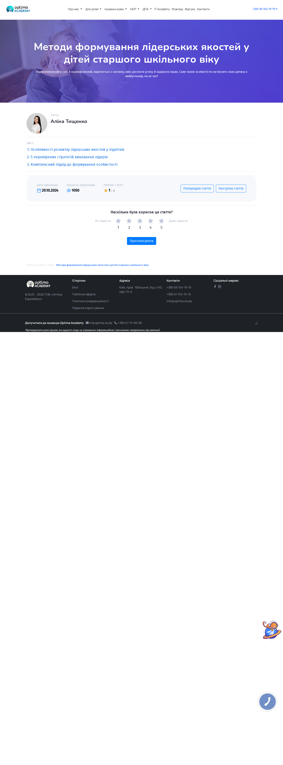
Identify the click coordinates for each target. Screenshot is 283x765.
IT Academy (162, 9)
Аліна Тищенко (69, 121)
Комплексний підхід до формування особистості (74, 164)
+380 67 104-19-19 (179, 294)
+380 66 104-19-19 (179, 287)
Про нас (74, 9)
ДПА (146, 9)
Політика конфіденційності (90, 301)
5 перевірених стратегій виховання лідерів (69, 157)
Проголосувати (142, 241)
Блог (51, 264)
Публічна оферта (84, 294)
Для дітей (92, 9)
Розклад (177, 9)
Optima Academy (36, 264)
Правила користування (88, 308)
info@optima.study (179, 301)
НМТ (133, 9)
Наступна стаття (231, 188)
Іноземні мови (114, 9)
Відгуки (190, 9)
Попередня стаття (197, 188)
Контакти (203, 9)
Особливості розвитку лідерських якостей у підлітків (77, 149)
